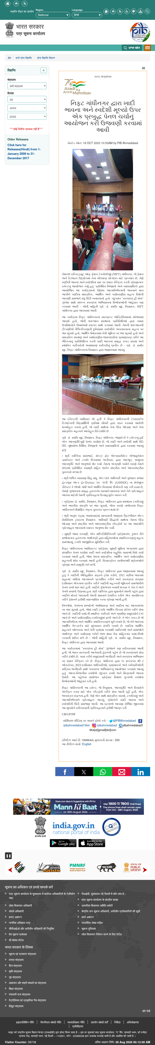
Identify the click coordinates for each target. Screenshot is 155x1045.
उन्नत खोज (134, 48)
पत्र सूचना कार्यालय (30, 33)
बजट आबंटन (15, 917)
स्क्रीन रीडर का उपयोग (22, 11)
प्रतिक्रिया (77, 1026)
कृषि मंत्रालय (15, 971)
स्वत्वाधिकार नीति (76, 1022)
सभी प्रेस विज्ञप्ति (24, 58)
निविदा (117, 1022)
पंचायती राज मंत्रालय (19, 994)
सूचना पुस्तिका (89, 928)
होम (9, 58)
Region (39, 9)
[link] (78, 806)
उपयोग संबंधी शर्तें (99, 1022)
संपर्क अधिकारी (16, 911)
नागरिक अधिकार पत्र (19, 922)
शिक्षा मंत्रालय (16, 988)
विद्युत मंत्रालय (16, 1006)
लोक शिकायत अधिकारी (20, 905)
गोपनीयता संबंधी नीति (50, 1022)
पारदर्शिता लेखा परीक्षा (92, 922)
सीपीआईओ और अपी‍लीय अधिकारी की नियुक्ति (31, 928)
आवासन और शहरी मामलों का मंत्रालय (27, 982)
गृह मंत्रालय (15, 977)
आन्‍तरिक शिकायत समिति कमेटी (97, 905)
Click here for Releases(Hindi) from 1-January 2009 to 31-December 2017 (24, 151)
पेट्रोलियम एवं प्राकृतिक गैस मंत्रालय (27, 1000)
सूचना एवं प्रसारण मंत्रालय (22, 954)
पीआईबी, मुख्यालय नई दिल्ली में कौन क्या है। (104, 893)
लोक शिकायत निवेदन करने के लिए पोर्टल (102, 934)
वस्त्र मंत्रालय (16, 959)
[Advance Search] (147, 11)
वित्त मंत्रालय (15, 965)
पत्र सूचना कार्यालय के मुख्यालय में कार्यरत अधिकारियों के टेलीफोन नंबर (42, 895)
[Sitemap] (140, 11)
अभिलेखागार (133, 1022)
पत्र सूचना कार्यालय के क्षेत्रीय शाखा (100, 899)
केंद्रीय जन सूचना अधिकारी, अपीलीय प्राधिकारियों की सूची (111, 911)
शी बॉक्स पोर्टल (16, 940)
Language (77, 9)
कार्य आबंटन (88, 917)
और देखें (146, 1011)
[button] (126, 11)
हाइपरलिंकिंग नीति (25, 1022)
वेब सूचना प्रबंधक (18, 934)
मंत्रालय (11, 80)
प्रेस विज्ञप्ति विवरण (45, 58)
